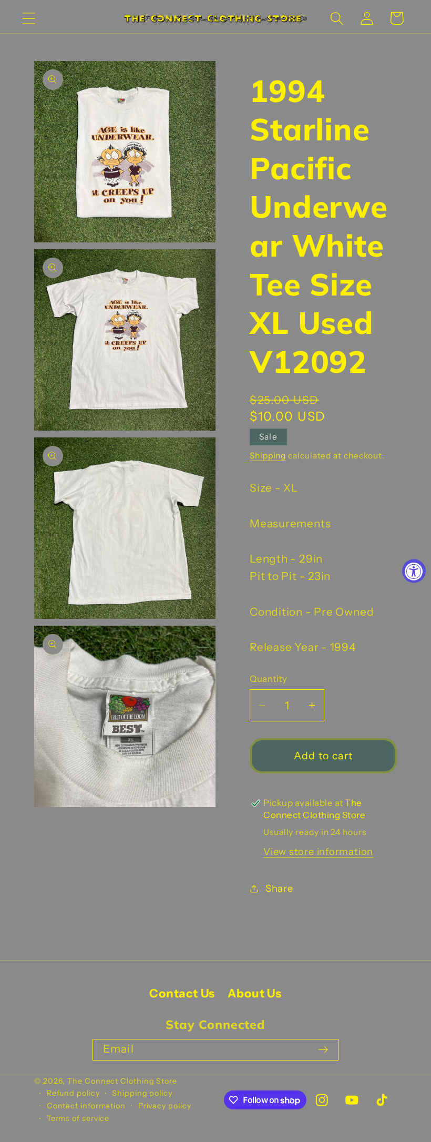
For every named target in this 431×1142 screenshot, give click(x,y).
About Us (254, 993)
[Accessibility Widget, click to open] (414, 571)
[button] (29, 18)
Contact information (86, 1105)
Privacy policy (164, 1105)
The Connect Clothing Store (122, 1081)
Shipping (268, 456)
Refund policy (73, 1093)
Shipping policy (142, 1093)
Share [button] (279, 888)
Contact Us (182, 993)
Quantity (268, 679)
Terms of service (78, 1118)
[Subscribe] (323, 1050)
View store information (318, 851)
